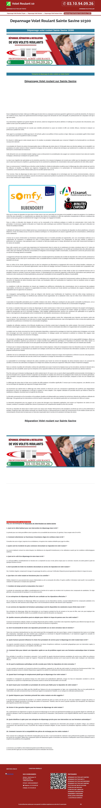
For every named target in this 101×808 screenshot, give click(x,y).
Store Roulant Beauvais (75, 787)
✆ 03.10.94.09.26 (78, 3)
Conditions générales (35, 768)
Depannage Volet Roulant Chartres (78, 777)
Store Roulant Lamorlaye (75, 789)
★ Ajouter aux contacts (75, 797)
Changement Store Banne (75, 793)
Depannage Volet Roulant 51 (76, 779)
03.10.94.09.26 (34, 785)
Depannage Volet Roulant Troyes (16, 8)
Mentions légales (11, 769)
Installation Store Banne (75, 795)
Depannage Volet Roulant (87, 8)
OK (81, 804)
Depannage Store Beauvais (75, 791)
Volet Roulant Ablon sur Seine (77, 785)
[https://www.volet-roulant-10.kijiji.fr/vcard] (58, 781)
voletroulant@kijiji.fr (33, 783)
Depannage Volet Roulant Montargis (79, 781)
